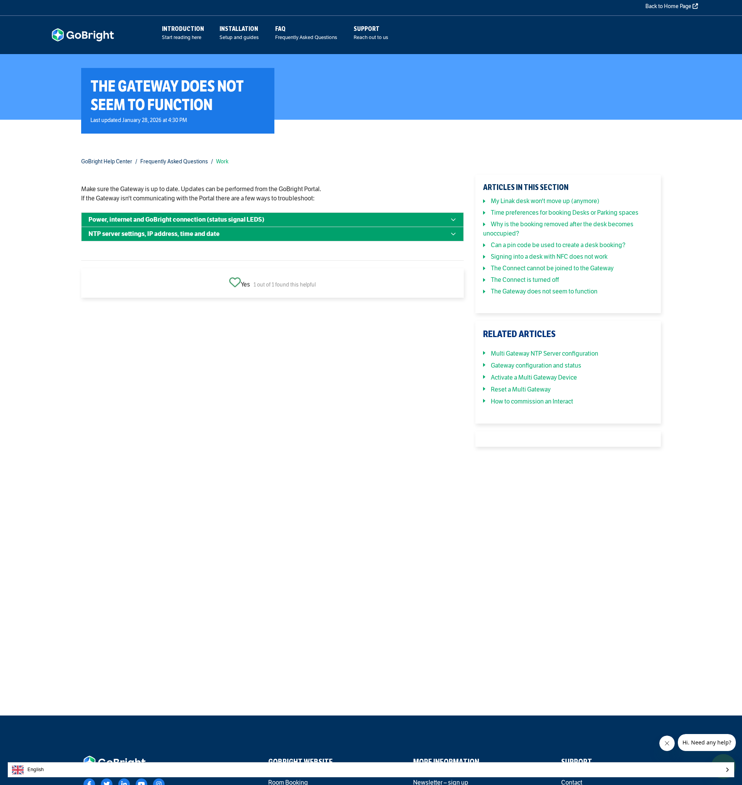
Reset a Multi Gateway (521, 389)
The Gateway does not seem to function (544, 291)
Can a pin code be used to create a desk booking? (558, 245)
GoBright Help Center (106, 161)
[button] (272, 220)
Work (222, 161)
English (35, 769)
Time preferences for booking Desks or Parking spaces (564, 212)
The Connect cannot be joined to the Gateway (552, 268)
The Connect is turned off (525, 279)
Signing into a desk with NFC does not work (549, 256)
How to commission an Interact (532, 401)
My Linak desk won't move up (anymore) (545, 201)
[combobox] (371, 769)
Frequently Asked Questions (174, 161)
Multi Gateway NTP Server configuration (544, 353)
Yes (245, 284)
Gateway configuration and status (536, 365)
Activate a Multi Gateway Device (534, 377)
